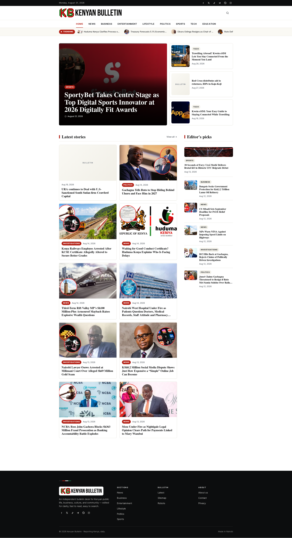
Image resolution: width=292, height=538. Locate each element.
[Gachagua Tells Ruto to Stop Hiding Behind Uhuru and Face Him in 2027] (148, 163)
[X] (208, 2)
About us (203, 492)
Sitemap (162, 498)
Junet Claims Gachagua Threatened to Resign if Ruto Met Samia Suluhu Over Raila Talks (214, 281)
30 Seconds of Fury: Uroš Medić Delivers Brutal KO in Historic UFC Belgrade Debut (206, 166)
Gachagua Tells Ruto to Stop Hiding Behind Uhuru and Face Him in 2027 (148, 191)
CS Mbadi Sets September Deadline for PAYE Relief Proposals (212, 212)
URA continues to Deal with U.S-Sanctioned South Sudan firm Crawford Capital (85, 192)
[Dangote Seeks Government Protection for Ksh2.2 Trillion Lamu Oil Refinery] (190, 185)
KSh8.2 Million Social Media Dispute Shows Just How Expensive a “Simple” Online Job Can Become (148, 370)
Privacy (202, 503)
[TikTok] (214, 2)
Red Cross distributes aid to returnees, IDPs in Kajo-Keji (207, 82)
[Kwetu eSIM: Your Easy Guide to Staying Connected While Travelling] (180, 112)
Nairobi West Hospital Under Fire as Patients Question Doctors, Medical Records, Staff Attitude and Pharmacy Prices (145, 313)
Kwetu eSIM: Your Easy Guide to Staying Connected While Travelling (210, 112)
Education (209, 24)
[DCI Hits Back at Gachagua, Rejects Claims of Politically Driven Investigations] (190, 252)
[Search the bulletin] (227, 13)
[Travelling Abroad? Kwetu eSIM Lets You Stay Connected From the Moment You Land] (180, 56)
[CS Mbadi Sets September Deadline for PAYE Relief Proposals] (190, 207)
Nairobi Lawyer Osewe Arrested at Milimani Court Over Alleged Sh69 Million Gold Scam (87, 370)
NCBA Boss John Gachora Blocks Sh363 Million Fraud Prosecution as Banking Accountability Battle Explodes (86, 429)
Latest (161, 492)
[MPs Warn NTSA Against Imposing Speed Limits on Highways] (190, 230)
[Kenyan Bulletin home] (90, 13)
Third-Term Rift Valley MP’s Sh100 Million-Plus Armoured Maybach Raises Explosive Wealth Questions (86, 311)
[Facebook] (203, 2)
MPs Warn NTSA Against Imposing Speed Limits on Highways (212, 234)
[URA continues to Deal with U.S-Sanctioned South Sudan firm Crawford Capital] (87, 163)
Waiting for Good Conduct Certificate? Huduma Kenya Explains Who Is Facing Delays (146, 251)
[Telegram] (219, 2)
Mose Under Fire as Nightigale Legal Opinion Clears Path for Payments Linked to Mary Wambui (147, 429)
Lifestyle (149, 24)
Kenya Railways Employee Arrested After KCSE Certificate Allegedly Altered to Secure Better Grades (86, 251)
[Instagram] (230, 2)
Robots (161, 503)
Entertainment (127, 24)
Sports (180, 24)
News (92, 24)
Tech (194, 24)
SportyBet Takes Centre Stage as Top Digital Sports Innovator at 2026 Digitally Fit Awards (111, 101)
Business (106, 24)
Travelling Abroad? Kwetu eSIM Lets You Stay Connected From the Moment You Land (210, 56)
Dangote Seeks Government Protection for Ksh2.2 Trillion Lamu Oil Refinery (214, 189)
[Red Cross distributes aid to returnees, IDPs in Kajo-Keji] (180, 84)
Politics (165, 24)
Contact (202, 498)
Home (79, 24)
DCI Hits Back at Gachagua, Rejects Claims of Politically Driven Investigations (213, 257)
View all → (172, 136)
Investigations (71, 243)
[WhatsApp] (225, 2)
